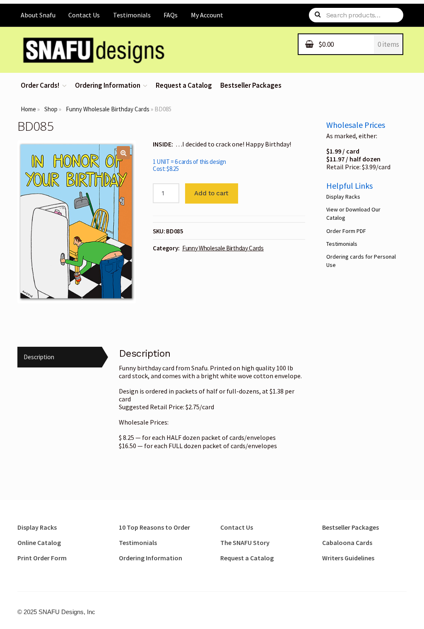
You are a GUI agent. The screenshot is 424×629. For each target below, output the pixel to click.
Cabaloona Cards (347, 542)
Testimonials (132, 15)
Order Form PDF (346, 231)
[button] (123, 152)
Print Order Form (42, 558)
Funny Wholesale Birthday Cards (107, 109)
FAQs (171, 15)
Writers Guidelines (348, 558)
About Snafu (38, 15)
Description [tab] (39, 357)
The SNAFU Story (245, 542)
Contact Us (84, 15)
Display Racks (343, 196)
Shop (51, 109)
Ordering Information (107, 85)
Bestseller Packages (251, 85)
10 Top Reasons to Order (154, 527)
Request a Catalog (184, 85)
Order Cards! (40, 85)
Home (28, 109)
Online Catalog (39, 542)
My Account (207, 15)
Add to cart (211, 193)
